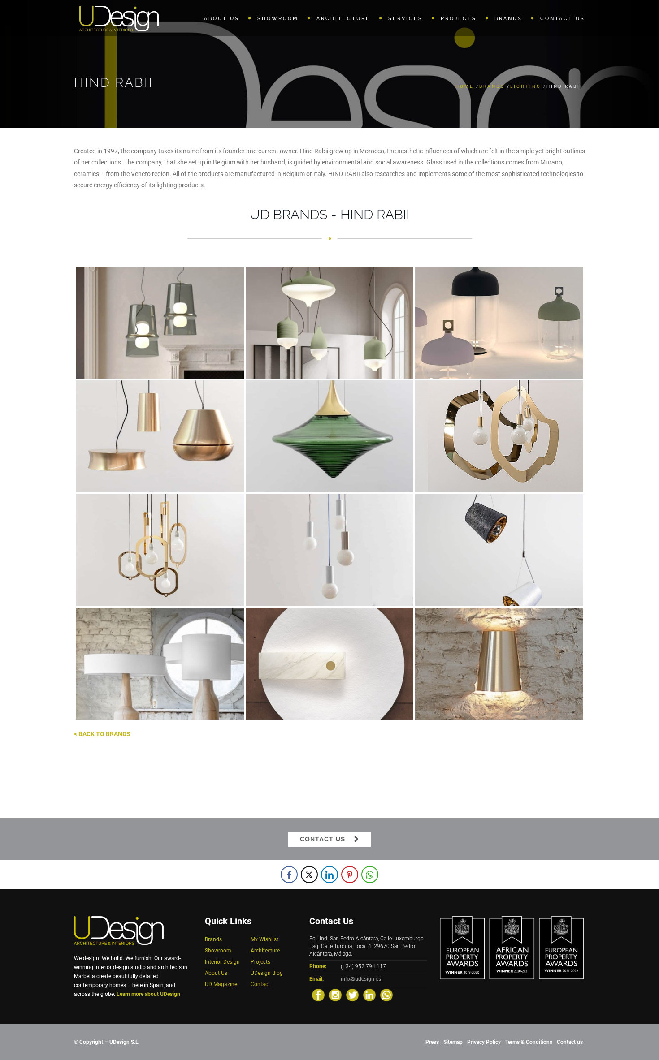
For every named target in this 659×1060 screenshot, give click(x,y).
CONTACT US (562, 19)
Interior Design (222, 962)
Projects (260, 962)
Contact (260, 984)
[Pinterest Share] (349, 874)
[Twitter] (352, 995)
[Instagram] (335, 995)
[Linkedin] (369, 995)
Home (464, 86)
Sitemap (453, 1042)
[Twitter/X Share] (309, 874)
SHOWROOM (278, 19)
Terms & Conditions (528, 1042)
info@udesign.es (361, 979)
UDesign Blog (267, 973)
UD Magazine (221, 984)
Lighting (525, 86)
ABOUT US (221, 19)
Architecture (265, 951)
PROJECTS (459, 19)
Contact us (570, 1042)
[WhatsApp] (386, 995)
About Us (216, 973)
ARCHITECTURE (343, 19)
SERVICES (405, 19)
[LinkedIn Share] (329, 874)
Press (432, 1042)
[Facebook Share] (289, 874)
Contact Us (322, 839)
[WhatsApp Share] (369, 874)
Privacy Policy (484, 1042)
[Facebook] (318, 995)
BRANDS (508, 19)
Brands (492, 86)
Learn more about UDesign (148, 994)
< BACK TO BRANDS (102, 733)
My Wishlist (264, 939)
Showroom (218, 951)
